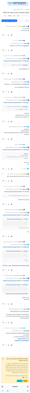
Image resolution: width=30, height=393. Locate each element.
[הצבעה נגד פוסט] (3, 35)
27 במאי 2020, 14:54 (10, 278)
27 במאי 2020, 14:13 (15, 43)
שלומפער (25, 126)
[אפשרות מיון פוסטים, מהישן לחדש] (27, 21)
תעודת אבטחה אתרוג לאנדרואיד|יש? (12, 61)
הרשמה (25, 380)
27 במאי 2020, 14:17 (10, 100)
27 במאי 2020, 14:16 (15, 81)
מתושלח (25, 43)
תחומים (20, 338)
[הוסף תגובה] (11, 35)
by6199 (25, 330)
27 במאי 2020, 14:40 (10, 147)
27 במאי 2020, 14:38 (15, 126)
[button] (27, 390)
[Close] (3, 359)
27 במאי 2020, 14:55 (15, 309)
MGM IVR (25, 26)
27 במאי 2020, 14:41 (12, 174)
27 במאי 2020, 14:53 (15, 244)
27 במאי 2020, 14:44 (12, 212)
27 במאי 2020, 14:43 (10, 189)
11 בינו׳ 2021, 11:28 (16, 330)
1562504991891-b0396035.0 (22, 340)
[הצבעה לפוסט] (8, 35)
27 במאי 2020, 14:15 (10, 58)
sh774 (25, 174)
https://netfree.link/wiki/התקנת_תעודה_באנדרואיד (15, 265)
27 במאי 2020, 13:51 (10, 26)
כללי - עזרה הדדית (25, 15)
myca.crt (26, 129)
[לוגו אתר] (17, 3)
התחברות (19, 380)
